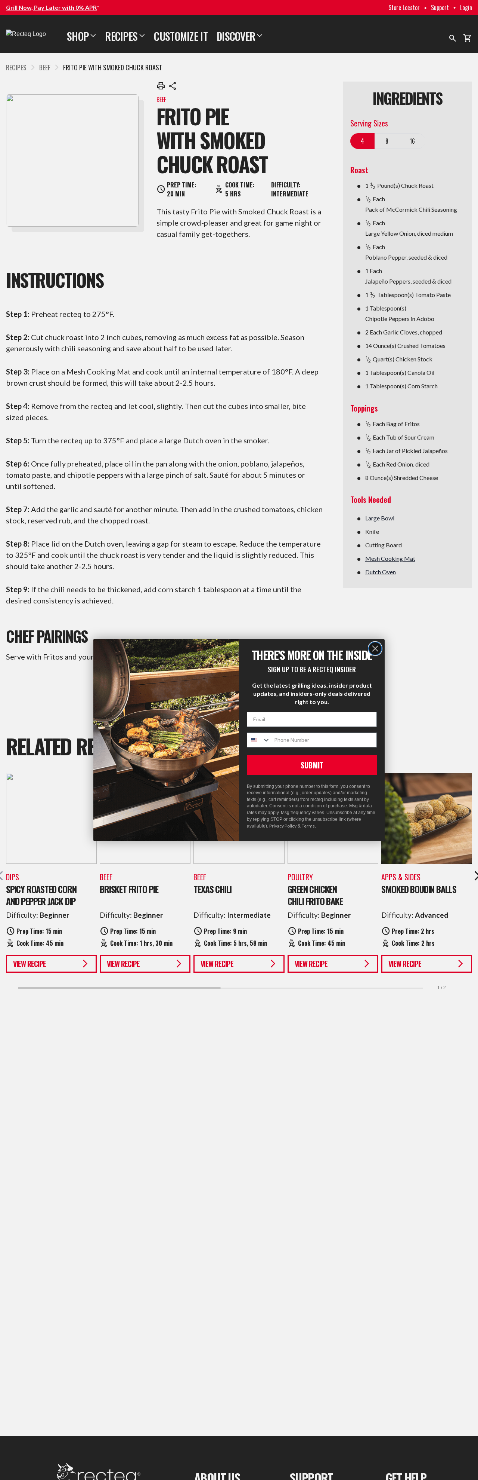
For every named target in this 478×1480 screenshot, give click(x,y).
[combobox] (258, 740)
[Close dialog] (375, 648)
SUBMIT (312, 765)
